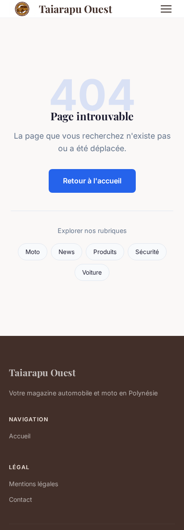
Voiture (92, 272)
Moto (32, 251)
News (67, 251)
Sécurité (147, 251)
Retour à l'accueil (92, 180)
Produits (105, 251)
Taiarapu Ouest (75, 9)
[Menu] (166, 9)
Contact (20, 499)
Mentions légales (33, 484)
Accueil (19, 436)
